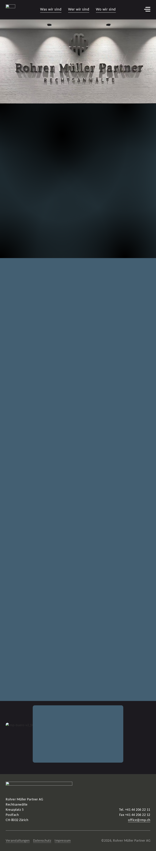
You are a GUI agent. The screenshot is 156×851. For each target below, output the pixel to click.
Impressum (63, 841)
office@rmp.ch (139, 820)
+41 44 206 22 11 (137, 810)
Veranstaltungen (18, 841)
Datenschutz (42, 841)
